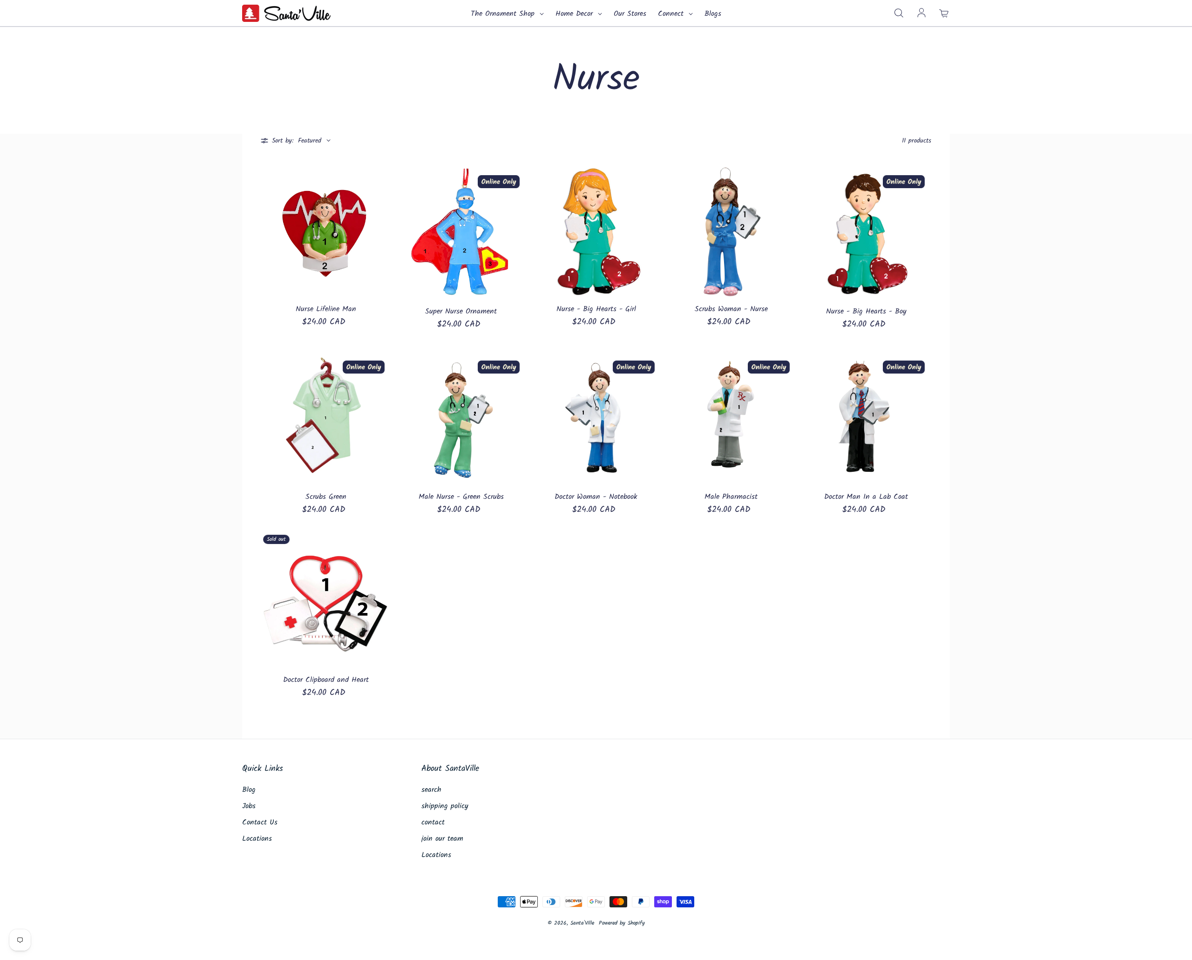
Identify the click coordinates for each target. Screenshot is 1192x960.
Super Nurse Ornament (461, 311)
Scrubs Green (325, 497)
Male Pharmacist (731, 497)
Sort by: (282, 141)
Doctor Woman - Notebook (596, 497)
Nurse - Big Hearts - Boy (866, 311)
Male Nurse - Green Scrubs (461, 497)
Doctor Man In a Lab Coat (866, 497)
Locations (257, 838)
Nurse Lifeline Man (326, 309)
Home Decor (575, 14)
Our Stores (630, 14)
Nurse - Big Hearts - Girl (596, 309)
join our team (442, 838)
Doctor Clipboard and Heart (326, 680)
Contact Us (260, 822)
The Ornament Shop (504, 14)
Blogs (712, 14)
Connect (672, 14)
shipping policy (444, 806)
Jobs (249, 806)
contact (433, 822)
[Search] (898, 13)
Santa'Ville (582, 923)
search (431, 790)
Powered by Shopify (622, 923)
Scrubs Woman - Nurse (731, 309)
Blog (249, 790)
